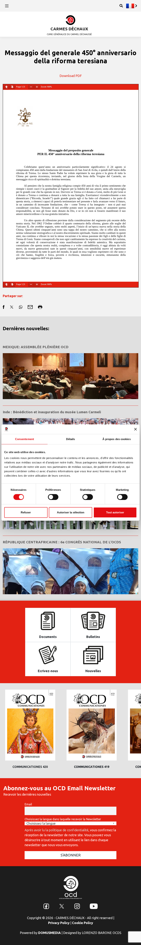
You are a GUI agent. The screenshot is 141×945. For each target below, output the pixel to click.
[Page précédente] (6, 87)
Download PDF (70, 76)
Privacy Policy (59, 923)
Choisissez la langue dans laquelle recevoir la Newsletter (63, 819)
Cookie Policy (82, 923)
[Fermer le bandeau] (135, 429)
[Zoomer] (37, 87)
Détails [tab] (70, 439)
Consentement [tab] (24, 439)
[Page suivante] (12, 87)
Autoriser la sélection (70, 512)
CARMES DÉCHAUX (69, 28)
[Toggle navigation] (7, 5)
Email (28, 804)
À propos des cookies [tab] (116, 439)
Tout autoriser (115, 512)
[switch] (53, 497)
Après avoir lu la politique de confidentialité (56, 830)
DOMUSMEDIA (49, 933)
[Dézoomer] (31, 87)
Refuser (26, 512)
